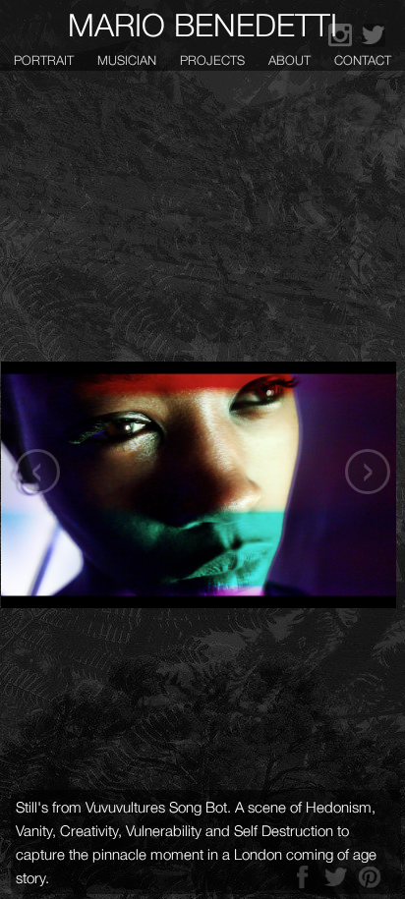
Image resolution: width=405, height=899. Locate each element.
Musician (126, 60)
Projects (212, 60)
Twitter (373, 35)
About (289, 60)
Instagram (340, 35)
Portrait (44, 60)
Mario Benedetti (202, 24)
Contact (362, 60)
